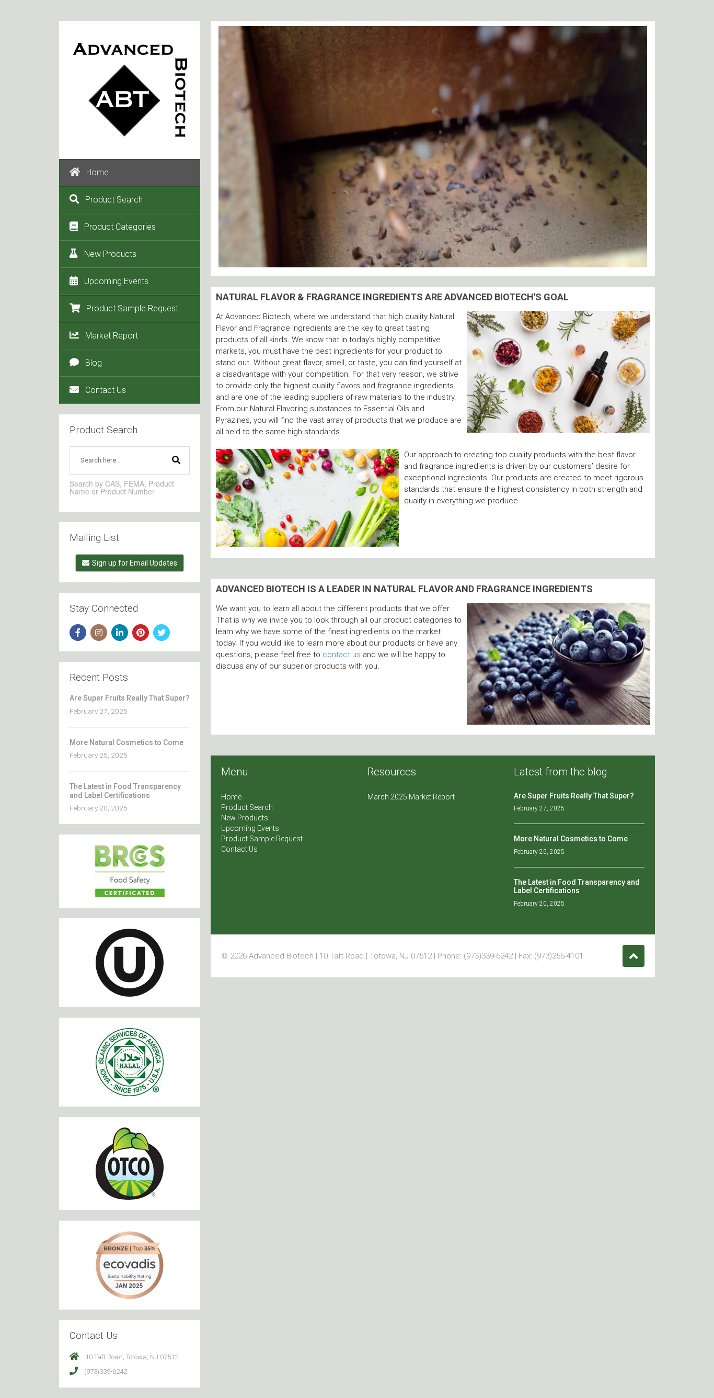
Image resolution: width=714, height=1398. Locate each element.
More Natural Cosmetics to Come (126, 742)
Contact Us (105, 390)
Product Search (114, 200)
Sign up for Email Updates (134, 563)
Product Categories (120, 227)
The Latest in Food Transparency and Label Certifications (125, 790)
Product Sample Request (132, 308)
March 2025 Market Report (411, 797)
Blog (93, 363)
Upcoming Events (116, 281)
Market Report (111, 336)
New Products (110, 254)
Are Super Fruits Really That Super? (130, 698)
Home (97, 172)
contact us (342, 654)
